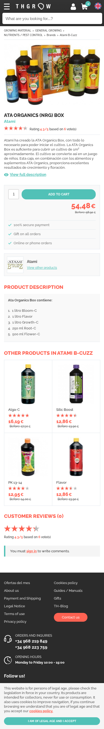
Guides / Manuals (68, 591)
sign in (31, 551)
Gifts (57, 598)
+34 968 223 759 (31, 647)
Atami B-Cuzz (68, 35)
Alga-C (14, 410)
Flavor (61, 482)
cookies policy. (41, 711)
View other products (42, 268)
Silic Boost (64, 410)
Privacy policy (15, 622)
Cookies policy (66, 583)
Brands (51, 35)
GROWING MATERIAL (17, 30)
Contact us (70, 617)
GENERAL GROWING (48, 30)
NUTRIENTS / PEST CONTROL (23, 35)
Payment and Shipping (22, 598)
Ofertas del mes (17, 583)
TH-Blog (61, 606)
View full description (28, 174)
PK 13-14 (15, 482)
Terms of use (14, 614)
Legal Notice (14, 606)
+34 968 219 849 (31, 641)
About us (11, 591)
